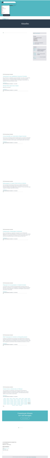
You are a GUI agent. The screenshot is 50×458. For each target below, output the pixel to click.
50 (13, 405)
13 (15, 399)
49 (29, 404)
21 (15, 400)
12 (11, 399)
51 (17, 405)
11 (8, 399)
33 (29, 401)
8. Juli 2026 (38, 48)
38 (18, 402)
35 (8, 402)
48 (25, 404)
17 (29, 399)
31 (22, 401)
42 (4, 404)
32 (25, 401)
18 (4, 400)
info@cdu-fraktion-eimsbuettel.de (39, 42)
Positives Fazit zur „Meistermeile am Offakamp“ (13, 388)
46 (18, 404)
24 (25, 400)
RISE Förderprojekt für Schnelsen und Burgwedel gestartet (15, 336)
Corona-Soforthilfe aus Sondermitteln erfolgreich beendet (14, 136)
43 (8, 404)
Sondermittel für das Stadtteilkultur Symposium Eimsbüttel (15, 76)
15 (22, 399)
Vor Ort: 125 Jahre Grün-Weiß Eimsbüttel (41, 54)
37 (15, 402)
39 (22, 402)
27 (8, 401)
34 (4, 402)
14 (18, 399)
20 (11, 400)
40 (25, 402)
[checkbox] (5, 6)
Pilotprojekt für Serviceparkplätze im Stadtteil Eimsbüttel (14, 284)
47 (22, 404)
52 (20, 405)
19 (8, 400)
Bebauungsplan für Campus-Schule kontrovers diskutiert (14, 183)
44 (11, 404)
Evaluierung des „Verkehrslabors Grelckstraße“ (12, 231)
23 (22, 400)
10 (4, 399)
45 (15, 404)
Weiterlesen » (5, 89)
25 (29, 400)
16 (25, 399)
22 (18, 400)
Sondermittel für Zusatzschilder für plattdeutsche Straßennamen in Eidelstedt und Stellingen (41, 50)
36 (11, 402)
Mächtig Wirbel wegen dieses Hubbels (11, 85)
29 (15, 401)
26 (4, 401)
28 (11, 401)
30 (18, 401)
